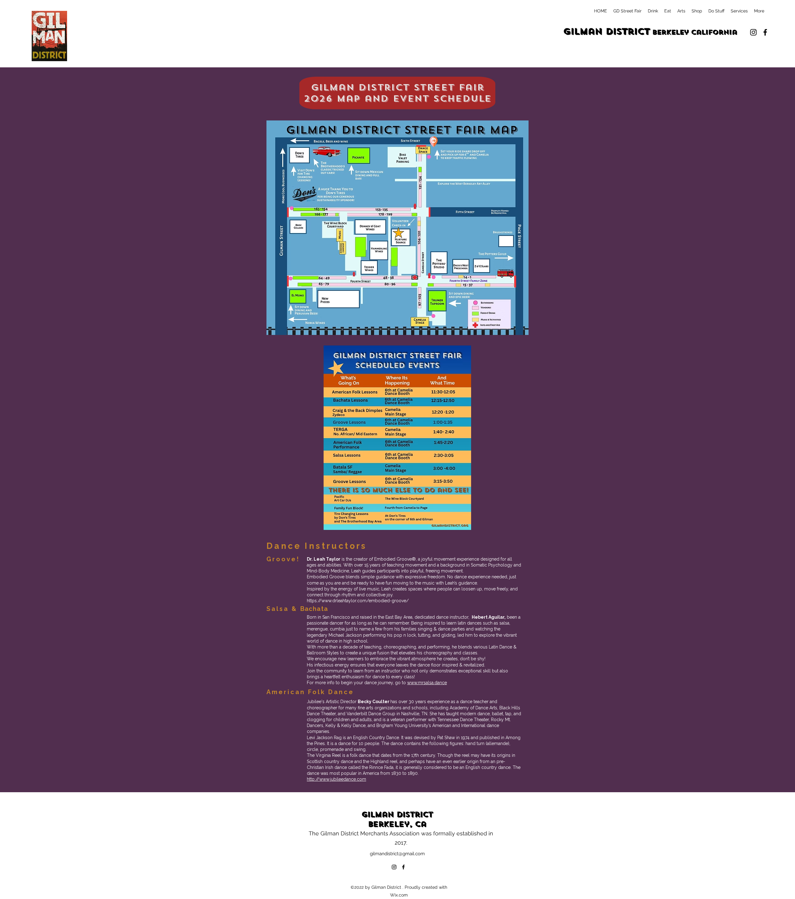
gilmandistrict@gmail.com (397, 853)
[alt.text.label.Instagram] (753, 32)
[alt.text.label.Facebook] (765, 32)
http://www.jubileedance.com (336, 779)
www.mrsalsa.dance (427, 682)
